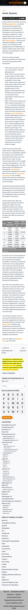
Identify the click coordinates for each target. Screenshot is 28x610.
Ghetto (4, 455)
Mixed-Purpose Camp (8, 446)
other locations (7, 481)
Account (4, 525)
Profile (4, 567)
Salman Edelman (10, 40)
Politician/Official (7, 438)
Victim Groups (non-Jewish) (10, 501)
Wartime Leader (7, 489)
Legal (3, 459)
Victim (4, 10)
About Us (4, 520)
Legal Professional (7, 436)
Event (3, 432)
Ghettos (5, 475)
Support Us (5, 580)
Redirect (4, 492)
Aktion (4, 324)
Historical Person (7, 434)
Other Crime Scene (8, 479)
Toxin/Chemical (6, 499)
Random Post (7, 417)
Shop (3, 577)
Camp (4, 444)
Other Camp (6, 447)
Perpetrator (6, 511)
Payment (4, 559)
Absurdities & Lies (7, 425)
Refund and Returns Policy (10, 569)
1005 (8, 324)
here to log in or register (9, 369)
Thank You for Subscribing (10, 585)
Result (4, 494)
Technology (5, 496)
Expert (4, 507)
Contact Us (5, 538)
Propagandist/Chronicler (9, 440)
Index (3, 543)
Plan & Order (5, 487)
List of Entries (6, 549)
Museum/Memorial (8, 477)
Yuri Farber (14, 169)
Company (5, 461)
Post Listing (5, 561)
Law (4, 465)
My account (5, 554)
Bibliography (6, 528)
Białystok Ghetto (11, 24)
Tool (4, 457)
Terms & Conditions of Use (10, 582)
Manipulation (6, 483)
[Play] (4, 18)
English (6, 381)
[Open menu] (25, 3)
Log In (3, 551)
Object (4, 485)
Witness (4, 503)
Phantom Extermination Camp (10, 449)
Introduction (5, 546)
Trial (4, 467)
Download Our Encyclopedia (10, 541)
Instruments (5, 442)
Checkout (5, 536)
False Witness (6, 509)
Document (5, 429)
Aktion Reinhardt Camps (7, 350)
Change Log (5, 533)
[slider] (23, 18)
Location (4, 469)
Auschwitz (23, 349)
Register (4, 572)
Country (5, 473)
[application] (14, 18)
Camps (4, 471)
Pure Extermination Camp (9, 451)
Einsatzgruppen (7, 453)
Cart (3, 530)
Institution (5, 463)
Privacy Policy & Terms (14, 597)
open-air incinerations (16, 113)
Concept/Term (6, 427)
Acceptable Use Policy (9, 365)
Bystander (5, 505)
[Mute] (20, 18)
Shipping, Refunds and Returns (11, 574)
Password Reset (7, 556)
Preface (4, 564)
